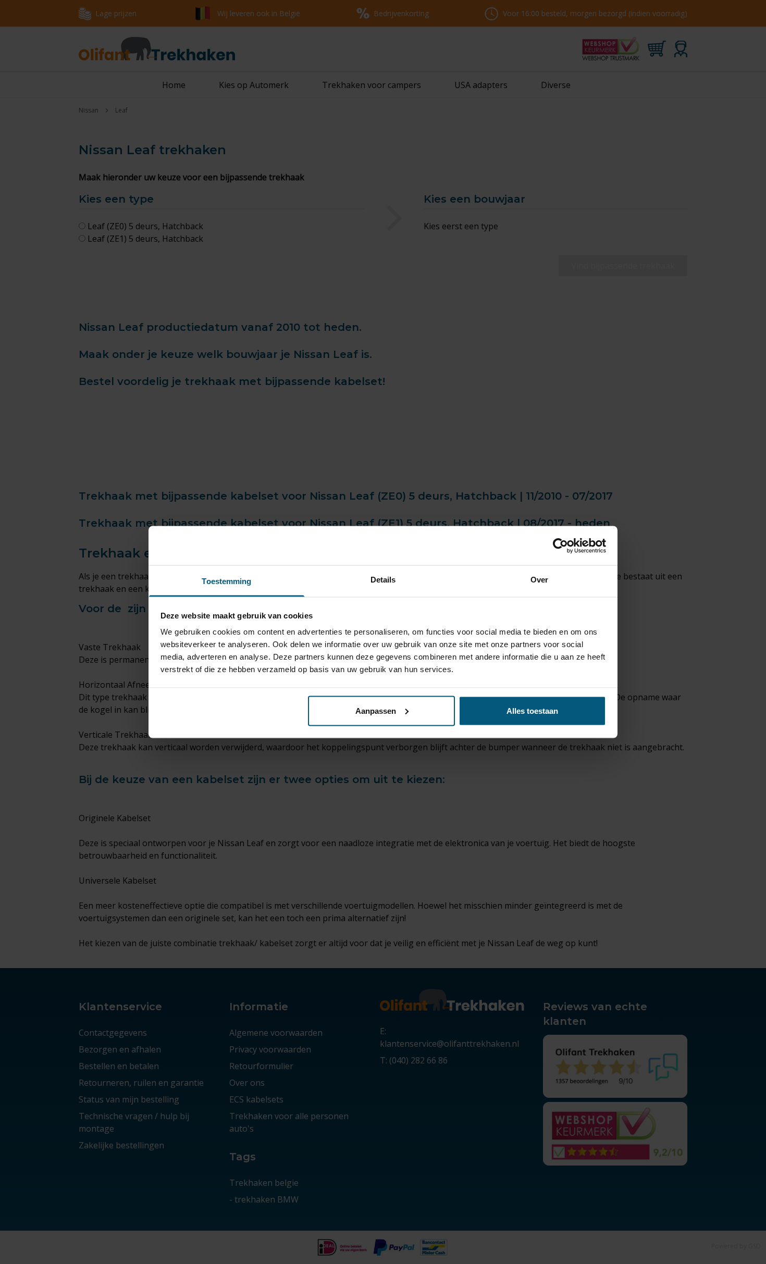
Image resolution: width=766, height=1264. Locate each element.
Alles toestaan (532, 710)
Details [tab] (383, 579)
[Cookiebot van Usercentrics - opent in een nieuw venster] (560, 545)
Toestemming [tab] (226, 581)
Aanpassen (375, 710)
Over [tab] (539, 579)
